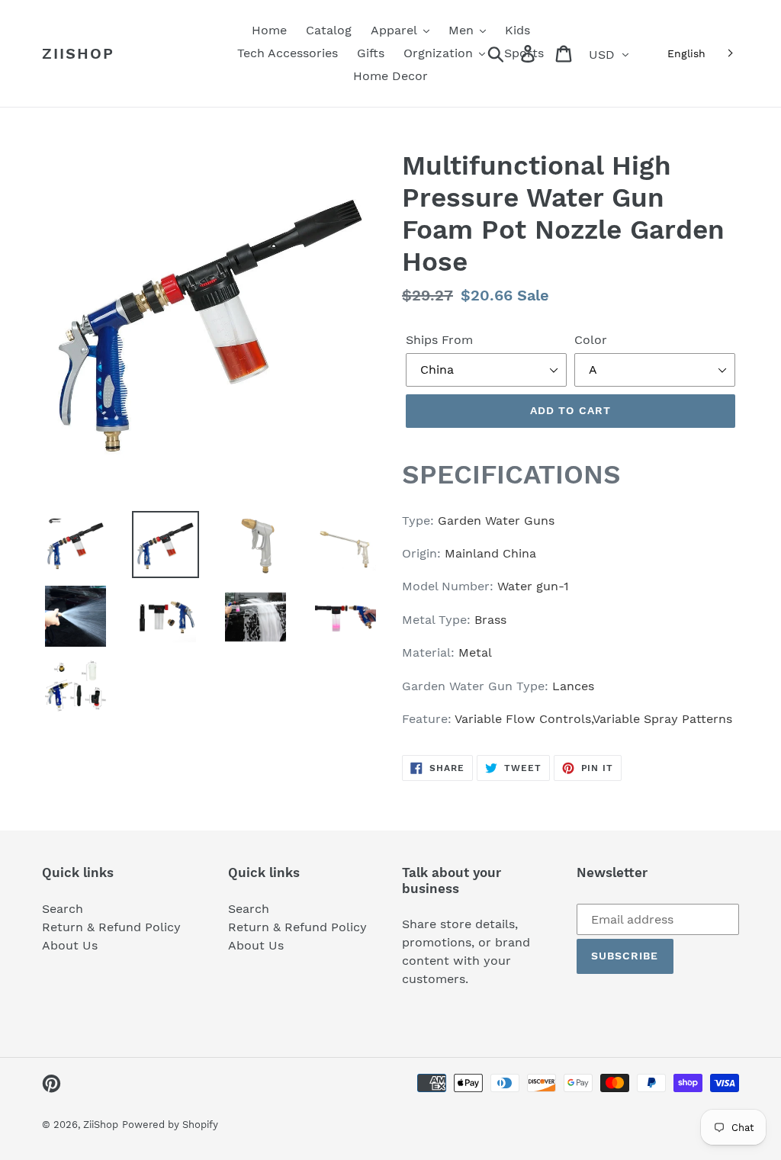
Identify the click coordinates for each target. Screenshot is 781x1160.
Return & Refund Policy (111, 927)
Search (62, 908)
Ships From (439, 340)
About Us (70, 945)
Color (590, 340)
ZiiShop (78, 53)
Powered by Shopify (170, 1124)
